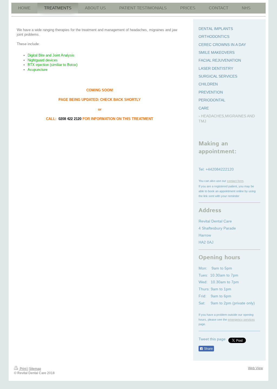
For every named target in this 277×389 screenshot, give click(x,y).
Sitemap (35, 369)
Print (23, 369)
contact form (235, 180)
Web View (255, 368)
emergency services (241, 319)
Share (208, 349)
